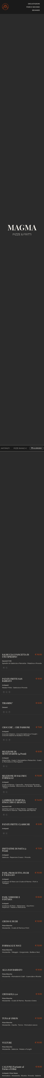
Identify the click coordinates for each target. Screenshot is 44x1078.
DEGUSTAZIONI (34, 4)
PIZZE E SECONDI (33, 7)
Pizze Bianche (20, 448)
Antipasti (5, 448)
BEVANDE (36, 10)
